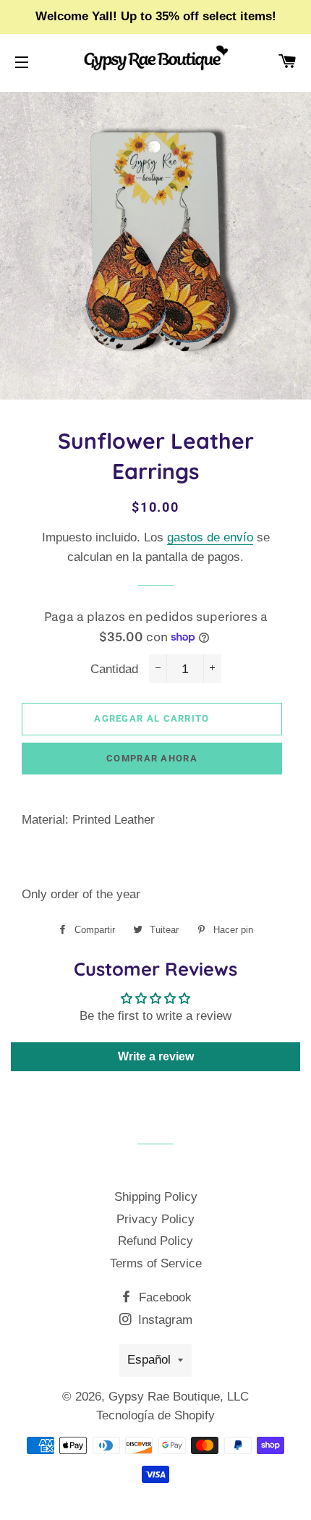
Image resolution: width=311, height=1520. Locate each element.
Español (149, 1360)
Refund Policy (155, 1241)
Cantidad (114, 669)
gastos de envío (210, 537)
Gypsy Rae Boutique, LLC (178, 1396)
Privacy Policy (155, 1219)
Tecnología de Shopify (155, 1415)
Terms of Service (156, 1263)
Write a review (156, 1056)
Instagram (163, 1320)
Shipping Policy (155, 1197)
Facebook (163, 1297)
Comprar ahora (151, 758)
